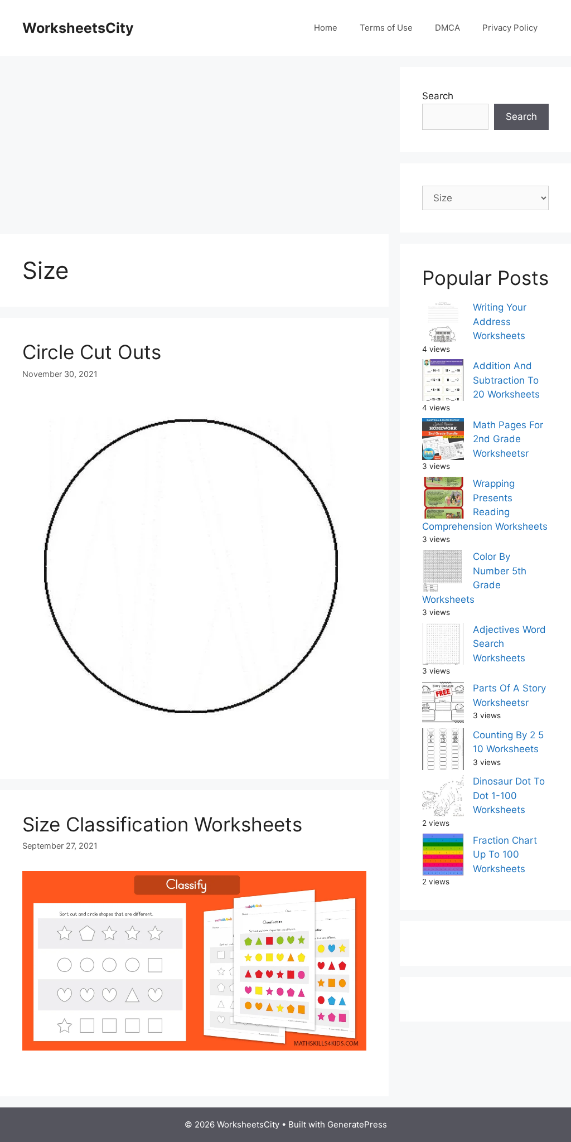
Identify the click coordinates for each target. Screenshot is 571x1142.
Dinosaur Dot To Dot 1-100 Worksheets (509, 795)
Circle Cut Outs (91, 352)
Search (437, 95)
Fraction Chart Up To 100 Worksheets (505, 854)
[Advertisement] (194, 145)
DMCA (447, 27)
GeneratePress (357, 1124)
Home (325, 27)
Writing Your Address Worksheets (499, 321)
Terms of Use (386, 27)
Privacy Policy (510, 27)
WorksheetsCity (78, 28)
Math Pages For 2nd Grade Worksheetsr (508, 439)
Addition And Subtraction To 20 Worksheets (506, 380)
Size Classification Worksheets (162, 824)
